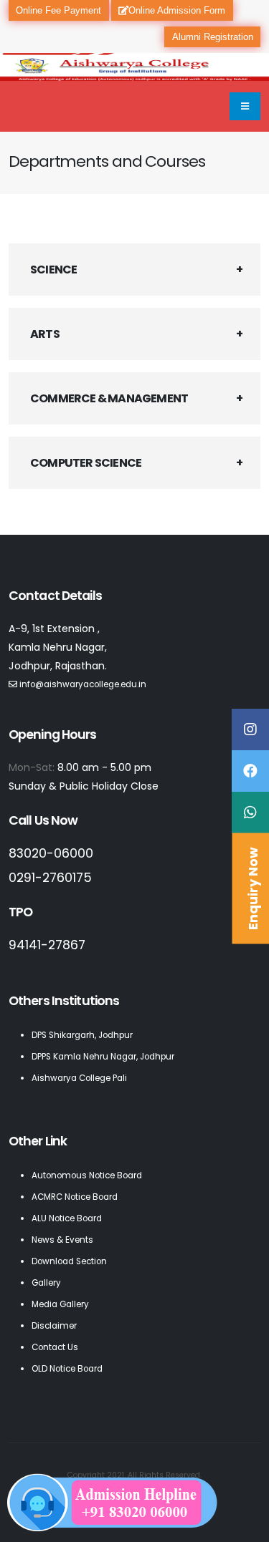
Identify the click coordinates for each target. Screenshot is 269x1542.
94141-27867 (47, 945)
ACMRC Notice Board (75, 1197)
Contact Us (55, 1347)
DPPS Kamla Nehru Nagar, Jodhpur (103, 1056)
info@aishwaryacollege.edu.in (82, 684)
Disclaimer (54, 1326)
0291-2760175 (50, 877)
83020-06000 (51, 853)
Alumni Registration (212, 36)
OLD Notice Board (67, 1368)
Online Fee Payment (58, 10)
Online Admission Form (176, 10)
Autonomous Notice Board (87, 1175)
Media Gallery (60, 1304)
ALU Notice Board (67, 1218)
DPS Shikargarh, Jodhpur (82, 1035)
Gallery (46, 1283)
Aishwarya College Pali (79, 1078)
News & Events (62, 1240)
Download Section (69, 1261)
